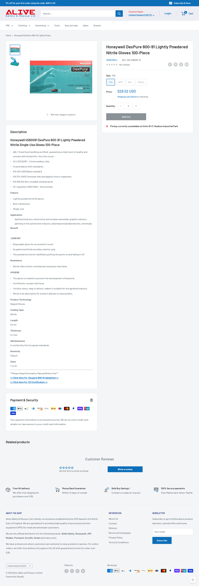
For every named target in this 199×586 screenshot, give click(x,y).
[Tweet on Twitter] (181, 64)
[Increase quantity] (136, 106)
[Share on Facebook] (170, 64)
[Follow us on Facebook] (66, 571)
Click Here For (20, 382)
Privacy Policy (116, 537)
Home (8, 35)
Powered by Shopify (15, 576)
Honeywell (112, 60)
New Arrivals (71, 25)
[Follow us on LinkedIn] (83, 571)
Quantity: (111, 106)
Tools (57, 25)
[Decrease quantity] (121, 106)
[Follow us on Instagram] (77, 571)
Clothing (22, 25)
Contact (113, 523)
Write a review (125, 469)
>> (11, 377)
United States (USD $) (16, 566)
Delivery (113, 528)
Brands (97, 25)
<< (57, 377)
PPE (8, 25)
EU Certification (36, 382)
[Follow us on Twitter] (72, 571)
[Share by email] (187, 64)
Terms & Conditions (119, 542)
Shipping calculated (126, 96)
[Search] (119, 13)
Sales (85, 25)
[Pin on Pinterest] (176, 64)
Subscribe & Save (182, 3)
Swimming (40, 25)
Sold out (126, 116)
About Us (113, 518)
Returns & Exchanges (120, 532)
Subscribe (162, 540)
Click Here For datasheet (34, 377)
